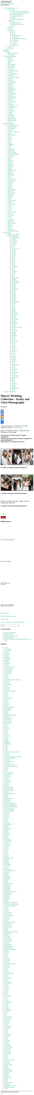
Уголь (10, 218)
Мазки (14, 309)
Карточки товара (17, 16)
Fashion (10, 57)
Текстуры (7, 1019)
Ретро (10, 102)
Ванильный (11, 64)
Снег (9, 205)
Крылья (14, 300)
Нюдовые (7, 898)
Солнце (14, 356)
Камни (14, 285)
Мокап (6, 49)
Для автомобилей (13, 70)
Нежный (10, 86)
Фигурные (15, 375)
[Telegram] (17, 419)
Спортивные (8, 1002)
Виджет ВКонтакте (17, 14)
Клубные (11, 80)
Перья (10, 187)
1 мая (13, 33)
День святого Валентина (19, 38)
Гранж (10, 143)
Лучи (13, 305)
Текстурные (11, 212)
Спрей (10, 207)
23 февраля (15, 37)
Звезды (14, 279)
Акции (10, 29)
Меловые (14, 314)
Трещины (14, 369)
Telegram (10, 48)
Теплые (10, 114)
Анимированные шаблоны (20, 11)
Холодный (11, 117)
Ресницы (11, 195)
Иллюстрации (12, 152)
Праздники (11, 30)
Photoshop (7, 232)
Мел (9, 176)
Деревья (14, 271)
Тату (9, 210)
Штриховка (15, 388)
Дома (13, 274)
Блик (9, 133)
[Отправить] (17, 422)
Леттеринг (11, 165)
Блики (14, 245)
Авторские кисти (13, 125)
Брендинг (7, 699)
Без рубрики (8, 684)
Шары (13, 385)
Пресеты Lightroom (10, 56)
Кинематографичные (10, 806)
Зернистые (11, 151)
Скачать (3, 513)
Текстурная (15, 364)
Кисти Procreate (9, 123)
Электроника (8, 1082)
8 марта (14, 43)
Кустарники (15, 301)
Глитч (10, 141)
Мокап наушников (10, 632)
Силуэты (14, 349)
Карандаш (11, 155)
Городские (11, 67)
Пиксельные (12, 189)
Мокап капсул (8, 634)
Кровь (13, 298)
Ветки (13, 255)
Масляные (11, 175)
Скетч (10, 202)
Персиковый (12, 98)
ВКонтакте (11, 9)
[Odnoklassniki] (17, 416)
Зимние (10, 78)
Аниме (10, 130)
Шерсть (14, 386)
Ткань (10, 213)
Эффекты (11, 229)
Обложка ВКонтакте (18, 19)
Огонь (10, 184)
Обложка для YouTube (11, 904)
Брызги (14, 252)
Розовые (10, 104)
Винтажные (11, 65)
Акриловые (11, 128)
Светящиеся (11, 200)
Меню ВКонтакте (9, 870)
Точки (13, 366)
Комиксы (11, 160)
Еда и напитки (8, 772)
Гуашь (10, 146)
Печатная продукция (10, 931)
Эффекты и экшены (14, 234)
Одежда (6, 910)
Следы (14, 353)
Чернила (10, 221)
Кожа (9, 159)
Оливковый (8, 912)
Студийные (11, 110)
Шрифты (7, 51)
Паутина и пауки (17, 327)
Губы (9, 147)
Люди (13, 306)
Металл (14, 316)
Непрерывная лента (18, 24)
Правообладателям (10, 391)
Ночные (10, 91)
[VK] (17, 411)
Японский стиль (13, 231)
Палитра (10, 186)
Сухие (10, 208)
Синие (6, 989)
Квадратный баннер (10, 804)
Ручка (10, 199)
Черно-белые (12, 118)
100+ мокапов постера (11, 635)
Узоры (14, 374)
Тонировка (11, 115)
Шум (9, 228)
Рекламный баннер (10, 963)
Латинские (11, 54)
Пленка (10, 99)
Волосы (10, 138)
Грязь (13, 268)
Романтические (12, 106)
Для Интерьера (12, 74)
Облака (10, 183)
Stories (14, 25)
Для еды (10, 72)
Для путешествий (13, 77)
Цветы (14, 378)
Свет (13, 345)
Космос (10, 162)
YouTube (10, 27)
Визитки (7, 716)
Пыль (13, 337)
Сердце (14, 346)
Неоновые (11, 88)
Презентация (8, 947)
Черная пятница (16, 35)
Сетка (13, 348)
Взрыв (14, 256)
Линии (10, 167)
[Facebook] (17, 413)
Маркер (10, 173)
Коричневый (12, 82)
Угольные (15, 372)
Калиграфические (13, 154)
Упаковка (7, 1044)
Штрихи (10, 226)
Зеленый (7, 779)
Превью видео (8, 946)
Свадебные (11, 107)
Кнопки (6, 817)
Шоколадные (12, 120)
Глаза (9, 139)
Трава (10, 216)
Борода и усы (16, 248)
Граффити (11, 144)
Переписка (7, 925)
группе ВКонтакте (17, 427)
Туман (14, 370)
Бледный (11, 61)
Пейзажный (11, 96)
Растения (11, 194)
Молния (14, 317)
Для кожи (11, 75)
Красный (11, 83)
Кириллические (13, 53)
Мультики (11, 178)
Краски (10, 163)
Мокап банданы (9, 637)
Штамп (10, 224)
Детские (10, 69)
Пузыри (14, 335)
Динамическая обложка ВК (20, 13)
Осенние (10, 94)
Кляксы (10, 157)
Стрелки (14, 361)
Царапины (11, 220)
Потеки (14, 332)
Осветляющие (12, 93)
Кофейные (7, 829)
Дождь (14, 272)
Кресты (14, 297)
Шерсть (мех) (12, 223)
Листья (10, 168)
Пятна (13, 338)
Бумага (14, 253)
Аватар (6, 665)
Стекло (14, 359)
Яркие (10, 122)
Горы (13, 263)
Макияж (10, 171)
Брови (13, 250)
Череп (13, 382)
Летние (10, 85)
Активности (8, 673)
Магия (14, 308)
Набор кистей (12, 179)
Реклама (6, 962)
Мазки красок (12, 170)
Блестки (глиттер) (13, 131)
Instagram (11, 21)
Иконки (6, 785)
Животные (11, 149)
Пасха (13, 32)
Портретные (12, 101)
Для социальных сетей (11, 8)
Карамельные (8, 798)
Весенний (7, 710)
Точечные (11, 215)
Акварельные (12, 126)
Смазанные (11, 203)
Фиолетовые (8, 1047)
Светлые (10, 109)
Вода (9, 136)
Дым (13, 276)
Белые (10, 59)
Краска (14, 295)
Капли (14, 287)
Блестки (14, 244)
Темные (10, 112)
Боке (9, 62)
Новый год (15, 45)
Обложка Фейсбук (10, 906)
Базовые (14, 242)
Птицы (14, 333)
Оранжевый (8, 914)
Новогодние (12, 90)
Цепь (13, 380)
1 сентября (15, 41)
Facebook (11, 46)
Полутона (11, 191)
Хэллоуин (15, 40)
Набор (14, 17)
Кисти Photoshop (13, 236)
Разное (6, 957)
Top (2, 1093)
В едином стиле (9, 707)
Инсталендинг (16, 22)
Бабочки (14, 240)
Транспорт (7, 1034)
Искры (14, 284)
